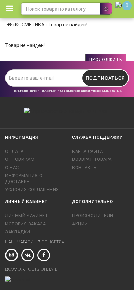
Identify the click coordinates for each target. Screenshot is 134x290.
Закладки (17, 231)
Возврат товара (91, 159)
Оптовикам (19, 159)
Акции (80, 223)
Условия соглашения (32, 189)
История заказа (25, 223)
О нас (12, 167)
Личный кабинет (26, 215)
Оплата (14, 151)
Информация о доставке (23, 178)
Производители (92, 215)
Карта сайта (87, 151)
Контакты (85, 167)
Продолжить (105, 59)
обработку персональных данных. (101, 90)
